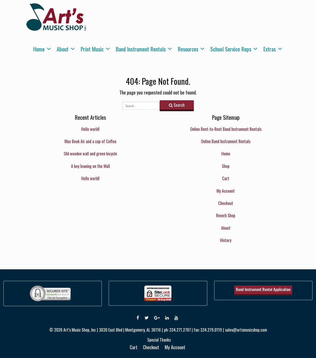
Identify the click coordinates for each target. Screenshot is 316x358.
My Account (226, 191)
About (62, 49)
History (225, 240)
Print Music (92, 49)
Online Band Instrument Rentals (225, 141)
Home (39, 49)
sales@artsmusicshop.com (246, 330)
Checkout (225, 203)
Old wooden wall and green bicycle (90, 154)
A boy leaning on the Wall (90, 166)
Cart (225, 178)
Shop (225, 166)
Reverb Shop (225, 215)
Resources (188, 49)
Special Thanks (159, 340)
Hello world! (90, 129)
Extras (269, 49)
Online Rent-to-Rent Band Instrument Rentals (225, 129)
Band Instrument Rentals (141, 49)
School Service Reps (230, 49)
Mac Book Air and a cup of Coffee (90, 141)
